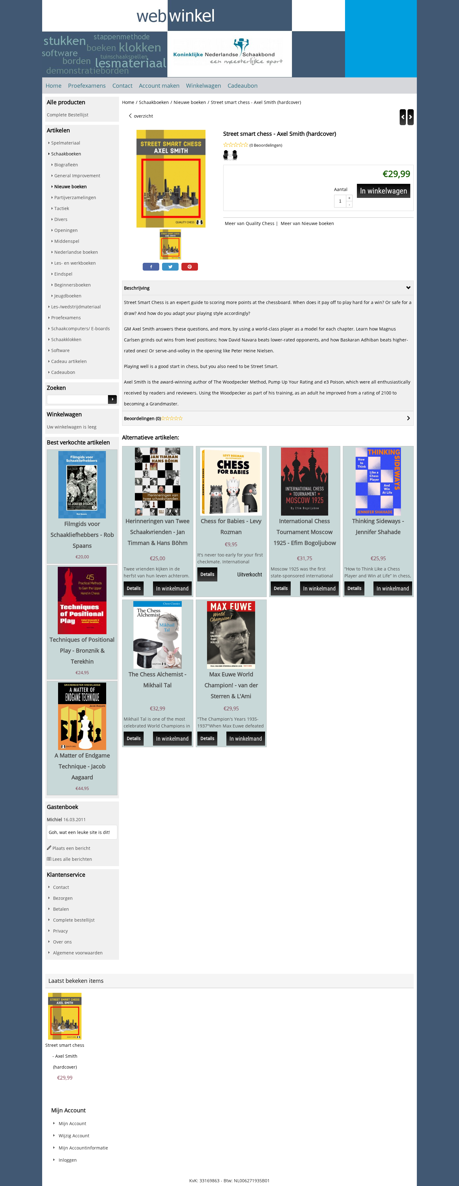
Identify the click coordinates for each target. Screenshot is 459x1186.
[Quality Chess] (230, 159)
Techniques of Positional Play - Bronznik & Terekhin (82, 650)
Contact (122, 85)
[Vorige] (403, 117)
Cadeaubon (243, 85)
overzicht (143, 116)
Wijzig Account (74, 1136)
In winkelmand (172, 588)
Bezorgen (63, 898)
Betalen (61, 909)
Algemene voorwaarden (78, 953)
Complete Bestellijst (67, 115)
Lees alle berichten (72, 859)
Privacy (60, 931)
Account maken (159, 85)
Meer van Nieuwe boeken (307, 223)
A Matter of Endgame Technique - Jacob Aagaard (82, 766)
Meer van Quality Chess (249, 223)
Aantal (341, 189)
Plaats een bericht (71, 848)
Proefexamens (87, 85)
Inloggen (68, 1160)
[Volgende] (410, 117)
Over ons (62, 942)
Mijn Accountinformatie (83, 1148)
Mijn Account (72, 1123)
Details (134, 588)
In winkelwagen (383, 190)
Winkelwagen (203, 85)
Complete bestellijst (74, 920)
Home (54, 85)
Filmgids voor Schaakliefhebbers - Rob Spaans (82, 534)
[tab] (268, 288)
